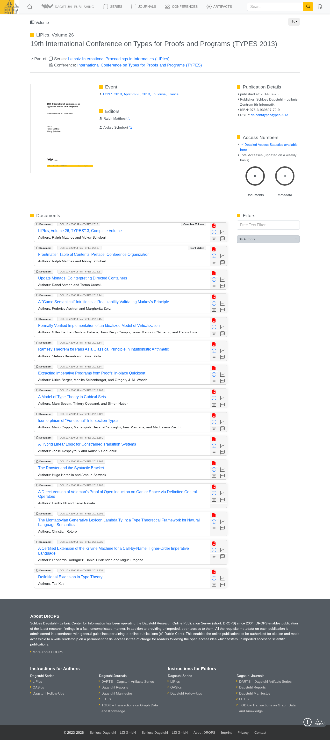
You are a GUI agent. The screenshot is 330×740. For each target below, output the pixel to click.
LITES (106, 699)
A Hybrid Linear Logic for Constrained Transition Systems (87, 444)
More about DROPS (48, 652)
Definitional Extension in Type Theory (70, 577)
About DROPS (204, 732)
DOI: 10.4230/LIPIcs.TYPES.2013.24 (81, 295)
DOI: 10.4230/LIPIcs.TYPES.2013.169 (81, 461)
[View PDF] (214, 226)
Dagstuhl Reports (114, 687)
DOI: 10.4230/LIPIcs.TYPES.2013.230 (81, 542)
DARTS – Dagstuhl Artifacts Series (127, 681)
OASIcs (38, 687)
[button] (68, 6)
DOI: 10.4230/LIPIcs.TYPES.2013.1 (80, 271)
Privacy (243, 732)
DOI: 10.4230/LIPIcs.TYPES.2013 (79, 224)
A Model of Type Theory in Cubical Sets (72, 397)
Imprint (226, 732)
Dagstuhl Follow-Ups (48, 693)
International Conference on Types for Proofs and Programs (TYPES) (139, 65)
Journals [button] (146, 6)
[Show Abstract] (214, 239)
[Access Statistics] (222, 232)
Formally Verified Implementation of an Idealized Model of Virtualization (99, 325)
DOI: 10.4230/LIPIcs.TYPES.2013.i (79, 248)
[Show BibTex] (222, 239)
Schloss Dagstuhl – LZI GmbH (113, 732)
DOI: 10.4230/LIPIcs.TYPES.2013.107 (81, 390)
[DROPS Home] (30, 6)
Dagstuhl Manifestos (117, 693)
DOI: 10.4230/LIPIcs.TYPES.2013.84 (81, 366)
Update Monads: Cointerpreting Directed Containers (82, 278)
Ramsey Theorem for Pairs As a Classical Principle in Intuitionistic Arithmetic (103, 349)
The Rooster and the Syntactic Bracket (71, 468)
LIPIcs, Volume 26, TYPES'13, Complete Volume (80, 231)
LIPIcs (37, 681)
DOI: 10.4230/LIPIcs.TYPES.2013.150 (81, 437)
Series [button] (115, 6)
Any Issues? (319, 722)
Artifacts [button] (222, 6)
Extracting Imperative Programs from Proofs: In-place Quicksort (91, 373)
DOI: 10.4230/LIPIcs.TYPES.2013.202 (81, 513)
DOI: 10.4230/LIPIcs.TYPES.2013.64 (81, 342)
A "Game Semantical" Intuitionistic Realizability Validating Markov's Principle (103, 302)
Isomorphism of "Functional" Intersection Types (78, 420)
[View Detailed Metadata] (214, 232)
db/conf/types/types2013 (269, 115)
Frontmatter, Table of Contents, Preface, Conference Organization (94, 254)
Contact (260, 732)
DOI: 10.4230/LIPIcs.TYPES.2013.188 (81, 485)
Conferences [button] (184, 6)
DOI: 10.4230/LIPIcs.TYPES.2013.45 (81, 319)
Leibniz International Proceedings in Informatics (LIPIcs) (119, 58)
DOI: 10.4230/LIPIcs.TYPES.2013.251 (81, 570)
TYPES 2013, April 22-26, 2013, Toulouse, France (140, 94)
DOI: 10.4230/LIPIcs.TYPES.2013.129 (81, 414)
